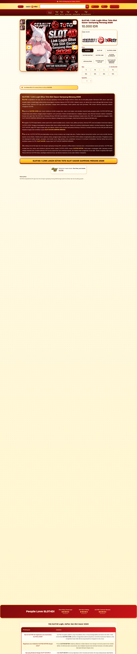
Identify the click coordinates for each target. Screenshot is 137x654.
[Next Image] (75, 47)
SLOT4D (24, 99)
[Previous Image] (29, 47)
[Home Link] (32, 6)
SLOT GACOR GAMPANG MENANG (55, 129)
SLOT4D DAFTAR (78, 148)
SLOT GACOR (41, 141)
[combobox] (63, 6)
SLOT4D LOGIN (34, 111)
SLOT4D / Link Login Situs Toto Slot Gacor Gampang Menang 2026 (68, 161)
